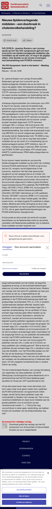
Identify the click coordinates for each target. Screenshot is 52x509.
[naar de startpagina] (47, 247)
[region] (26, 488)
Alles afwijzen (24, 496)
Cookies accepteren (24, 502)
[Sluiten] (48, 473)
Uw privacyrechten (24, 490)
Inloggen (7, 247)
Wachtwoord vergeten (10, 268)
